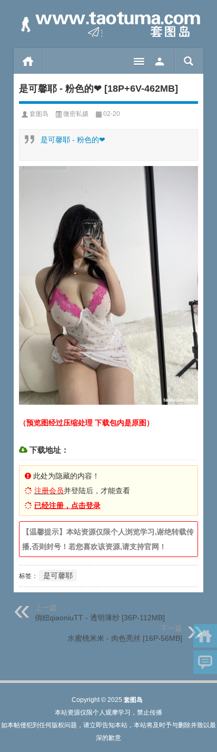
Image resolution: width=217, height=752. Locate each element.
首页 (28, 61)
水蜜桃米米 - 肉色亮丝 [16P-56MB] (124, 638)
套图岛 (38, 114)
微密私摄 (75, 114)
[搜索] (188, 61)
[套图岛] (108, 24)
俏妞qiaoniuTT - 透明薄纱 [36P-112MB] (100, 617)
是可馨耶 (58, 575)
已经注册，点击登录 (67, 505)
